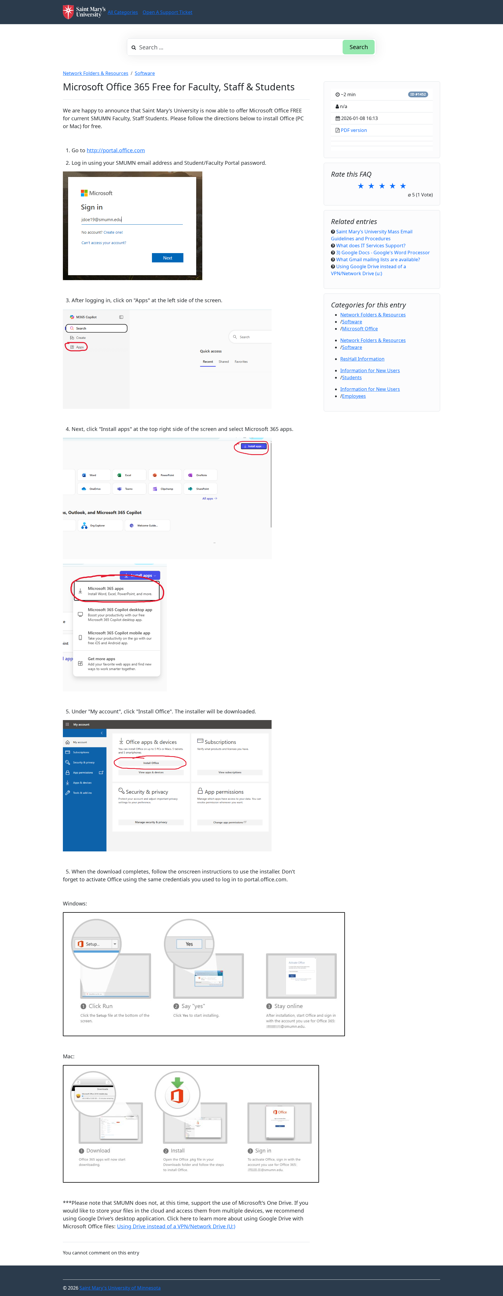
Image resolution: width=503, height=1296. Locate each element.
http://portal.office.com (116, 150)
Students (352, 377)
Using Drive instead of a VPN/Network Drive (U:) (176, 1226)
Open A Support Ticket (167, 12)
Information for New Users (370, 370)
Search (359, 47)
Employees (354, 396)
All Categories (123, 12)
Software (145, 73)
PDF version (354, 130)
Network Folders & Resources (95, 73)
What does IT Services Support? (370, 245)
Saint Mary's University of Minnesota (120, 1288)
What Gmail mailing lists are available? (378, 259)
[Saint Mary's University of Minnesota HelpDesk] (84, 12)
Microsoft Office (360, 328)
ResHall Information (362, 359)
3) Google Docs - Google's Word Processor (383, 252)
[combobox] (251, 47)
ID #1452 (418, 94)
